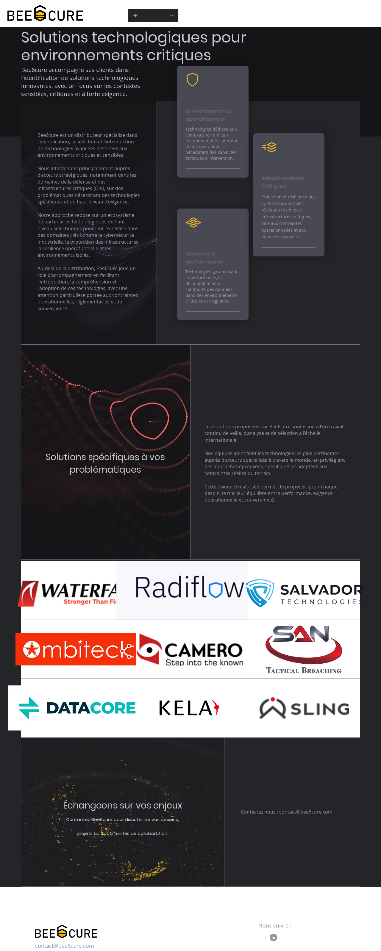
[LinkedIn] (273, 937)
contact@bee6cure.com (305, 812)
